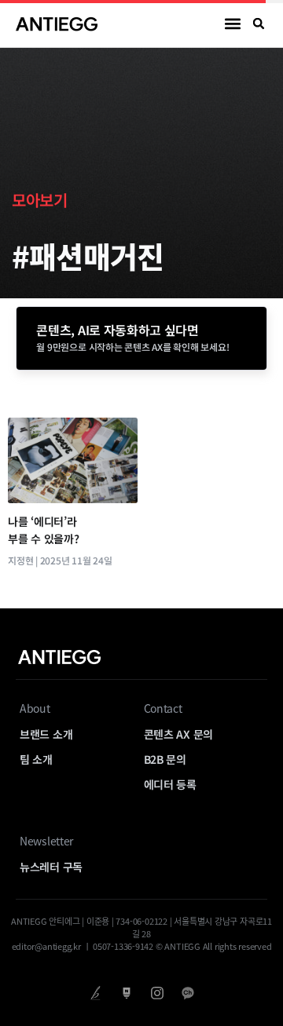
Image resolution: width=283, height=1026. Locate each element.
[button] (233, 24)
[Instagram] (157, 992)
